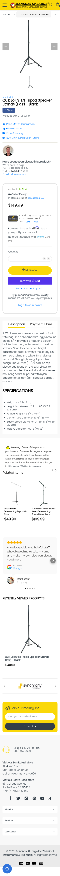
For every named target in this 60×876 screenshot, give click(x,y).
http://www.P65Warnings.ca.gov (24, 466)
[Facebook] (10, 799)
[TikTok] (50, 799)
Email (5, 174)
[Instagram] (26, 799)
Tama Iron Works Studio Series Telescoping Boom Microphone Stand (44, 512)
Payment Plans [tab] (41, 324)
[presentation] (52, 470)
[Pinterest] (34, 799)
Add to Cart (31, 270)
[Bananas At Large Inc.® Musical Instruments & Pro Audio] (29, 5)
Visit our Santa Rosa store (18, 780)
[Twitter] (18, 799)
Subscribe (30, 726)
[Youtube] (42, 799)
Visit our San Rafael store (17, 762)
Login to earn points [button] (30, 305)
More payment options (30, 288)
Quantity (13, 251)
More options (18, 174)
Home (6, 14)
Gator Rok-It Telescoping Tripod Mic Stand (15, 511)
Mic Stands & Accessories (33, 14)
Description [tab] (16, 324)
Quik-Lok (7, 96)
